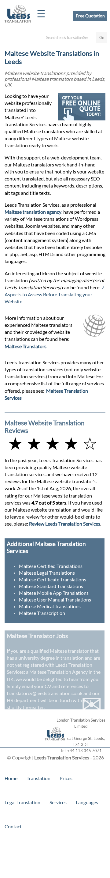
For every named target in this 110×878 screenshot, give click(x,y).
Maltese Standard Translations (51, 586)
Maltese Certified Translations (50, 566)
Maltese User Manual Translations (55, 599)
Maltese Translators (25, 346)
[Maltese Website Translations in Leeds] (55, 744)
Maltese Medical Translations (50, 606)
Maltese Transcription (42, 613)
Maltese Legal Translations (47, 573)
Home (11, 778)
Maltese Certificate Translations (52, 579)
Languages (87, 802)
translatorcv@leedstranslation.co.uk (44, 693)
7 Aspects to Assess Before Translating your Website (54, 294)
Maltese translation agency (33, 212)
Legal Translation (22, 802)
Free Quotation (90, 15)
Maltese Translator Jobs (37, 635)
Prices (66, 778)
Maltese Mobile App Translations (54, 593)
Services (58, 802)
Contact (13, 826)
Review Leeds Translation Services (64, 523)
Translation (38, 778)
